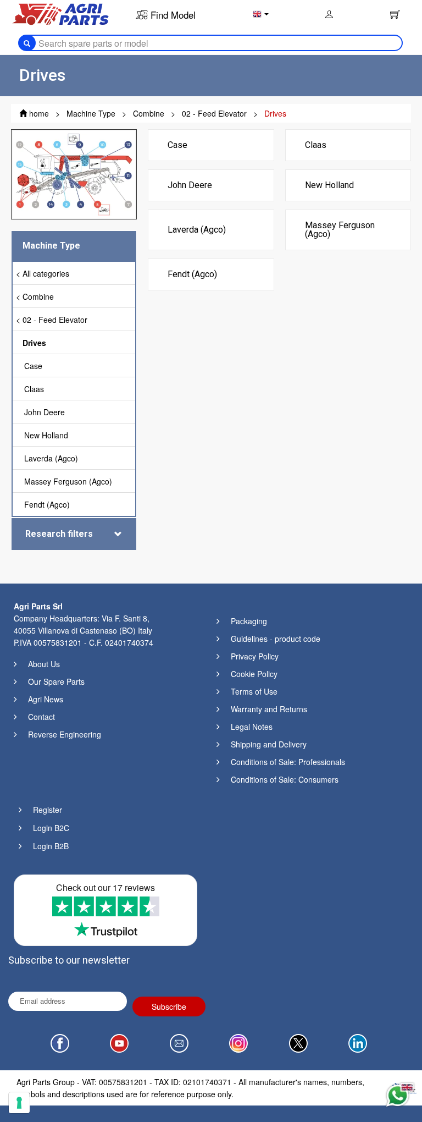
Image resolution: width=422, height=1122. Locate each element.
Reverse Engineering (64, 734)
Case (33, 365)
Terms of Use (254, 691)
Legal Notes (252, 726)
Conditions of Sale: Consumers (284, 779)
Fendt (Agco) (47, 504)
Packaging (249, 620)
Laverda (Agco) (51, 458)
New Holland (46, 435)
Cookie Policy (254, 673)
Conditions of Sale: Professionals (288, 761)
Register (47, 809)
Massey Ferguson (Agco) (68, 481)
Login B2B (51, 845)
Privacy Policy (255, 656)
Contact (41, 716)
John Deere (44, 411)
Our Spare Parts (56, 681)
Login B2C (51, 827)
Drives (34, 342)
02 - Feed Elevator (55, 319)
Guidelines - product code (275, 638)
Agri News (45, 699)
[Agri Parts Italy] (60, 13)
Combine (38, 296)
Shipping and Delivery (269, 744)
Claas (34, 388)
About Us (44, 663)
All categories (46, 273)
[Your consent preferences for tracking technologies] (19, 1102)
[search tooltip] (27, 43)
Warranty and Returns (269, 708)
